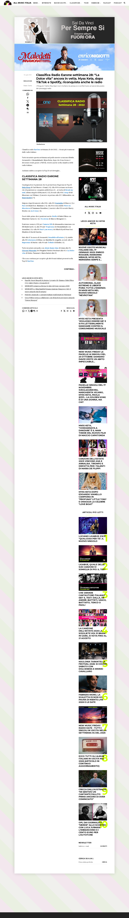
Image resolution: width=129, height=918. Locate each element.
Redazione (28, 81)
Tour (86, 3)
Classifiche (75, 3)
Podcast (118, 3)
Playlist (107, 3)
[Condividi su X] (27, 101)
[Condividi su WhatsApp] (27, 94)
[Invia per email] (27, 112)
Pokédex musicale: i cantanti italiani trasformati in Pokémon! (48, 295)
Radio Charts (28, 86)
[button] (27, 109)
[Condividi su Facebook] (27, 97)
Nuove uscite (60, 3)
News (35, 3)
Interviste (46, 3)
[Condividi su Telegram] (27, 105)
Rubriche (95, 3)
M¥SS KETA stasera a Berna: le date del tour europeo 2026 (47, 286)
